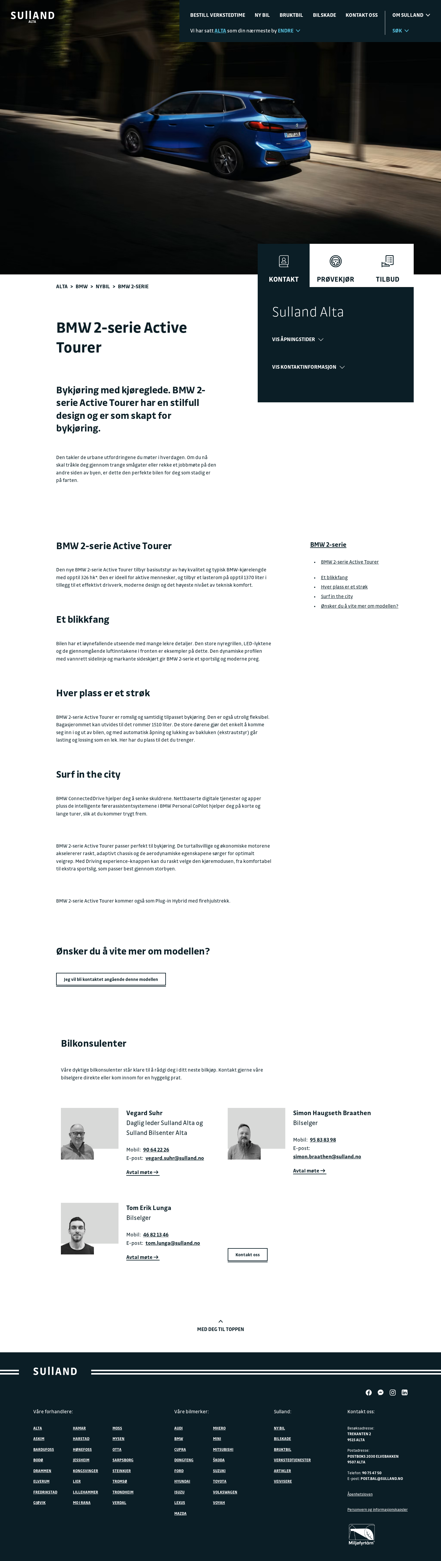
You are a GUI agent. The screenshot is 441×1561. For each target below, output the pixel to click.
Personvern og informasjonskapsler (377, 1509)
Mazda (180, 1513)
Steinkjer (121, 1470)
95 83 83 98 (323, 1139)
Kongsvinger (85, 1470)
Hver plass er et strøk (344, 587)
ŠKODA (219, 1459)
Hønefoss (82, 1449)
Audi (178, 1428)
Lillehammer (85, 1492)
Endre (285, 30)
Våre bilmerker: (191, 1411)
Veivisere (283, 1481)
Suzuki (219, 1470)
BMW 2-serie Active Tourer (350, 562)
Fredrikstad (45, 1492)
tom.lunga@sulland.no (173, 1243)
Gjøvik (39, 1502)
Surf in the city (337, 596)
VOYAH (219, 1502)
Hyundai (182, 1481)
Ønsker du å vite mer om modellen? (359, 606)
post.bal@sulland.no (382, 1478)
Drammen (42, 1470)
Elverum (41, 1481)
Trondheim (123, 1492)
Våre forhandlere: (53, 1411)
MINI (217, 1438)
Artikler (282, 1470)
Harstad (81, 1438)
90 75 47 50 (372, 1472)
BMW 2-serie (328, 544)
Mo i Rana (82, 1502)
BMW (82, 286)
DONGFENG (184, 1459)
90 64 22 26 (156, 1149)
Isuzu (179, 1492)
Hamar (79, 1428)
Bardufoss (43, 1449)
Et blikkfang (334, 577)
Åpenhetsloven (360, 1494)
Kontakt (284, 279)
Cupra (180, 1449)
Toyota (219, 1481)
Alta (62, 286)
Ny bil (262, 15)
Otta (117, 1449)
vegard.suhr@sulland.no (175, 1158)
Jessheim (81, 1459)
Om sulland (407, 15)
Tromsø (119, 1481)
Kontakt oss (362, 15)
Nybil (103, 286)
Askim (38, 1438)
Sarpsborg (123, 1459)
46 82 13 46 (156, 1234)
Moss (117, 1428)
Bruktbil (291, 15)
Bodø (38, 1459)
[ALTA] (32, 15)
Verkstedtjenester (292, 1459)
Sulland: (282, 1411)
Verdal (119, 1502)
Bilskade (324, 15)
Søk (397, 30)
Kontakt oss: (361, 1411)
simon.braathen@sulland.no (327, 1156)
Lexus (179, 1502)
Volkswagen (225, 1492)
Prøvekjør (335, 279)
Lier (77, 1481)
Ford (179, 1470)
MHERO (219, 1428)
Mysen (118, 1438)
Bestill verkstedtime (217, 15)
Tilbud (387, 279)
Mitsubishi (223, 1449)
